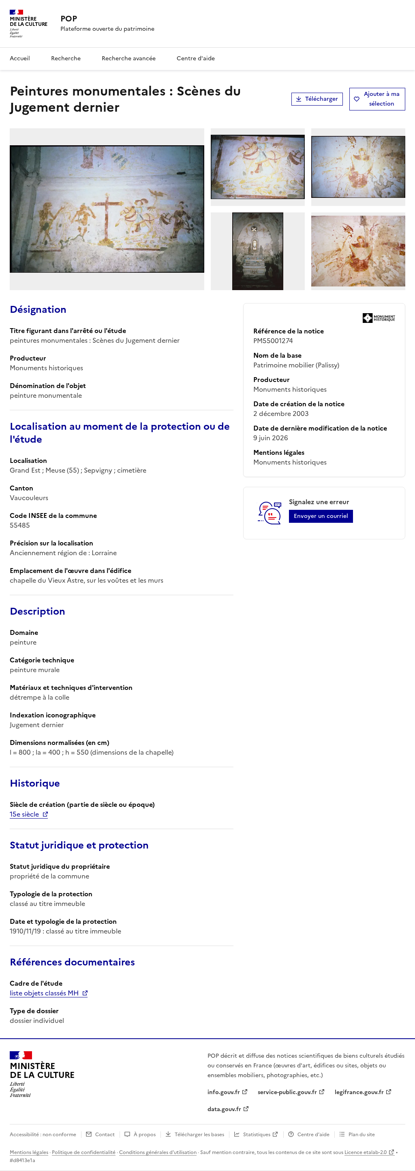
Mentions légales (29, 1152)
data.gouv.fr (224, 1109)
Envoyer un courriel (321, 516)
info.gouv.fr (224, 1092)
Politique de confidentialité (84, 1152)
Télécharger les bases (199, 1134)
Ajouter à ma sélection (382, 99)
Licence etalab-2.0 (365, 1152)
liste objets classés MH (44, 993)
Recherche (66, 58)
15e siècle (24, 814)
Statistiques (256, 1134)
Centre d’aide (313, 1134)
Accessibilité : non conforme (43, 1134)
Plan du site (362, 1134)
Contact (105, 1134)
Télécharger (321, 99)
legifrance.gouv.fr (359, 1092)
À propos (145, 1134)
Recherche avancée (129, 58)
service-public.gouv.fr (287, 1092)
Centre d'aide (196, 58)
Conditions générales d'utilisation (158, 1152)
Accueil (20, 58)
